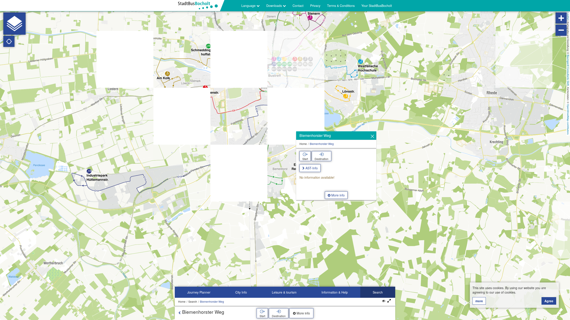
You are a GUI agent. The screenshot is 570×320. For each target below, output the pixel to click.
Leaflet (568, 16)
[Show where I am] (8, 41)
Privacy (315, 5)
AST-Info (311, 168)
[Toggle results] (383, 300)
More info (337, 195)
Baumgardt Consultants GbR (568, 70)
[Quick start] (14, 23)
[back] (179, 312)
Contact (298, 5)
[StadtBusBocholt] (199, 5)
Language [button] (248, 5)
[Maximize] (389, 301)
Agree (548, 301)
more (479, 301)
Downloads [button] (274, 5)
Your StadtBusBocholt (376, 5)
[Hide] (372, 136)
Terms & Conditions (341, 5)
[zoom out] (561, 30)
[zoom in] (561, 18)
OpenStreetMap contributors (568, 119)
